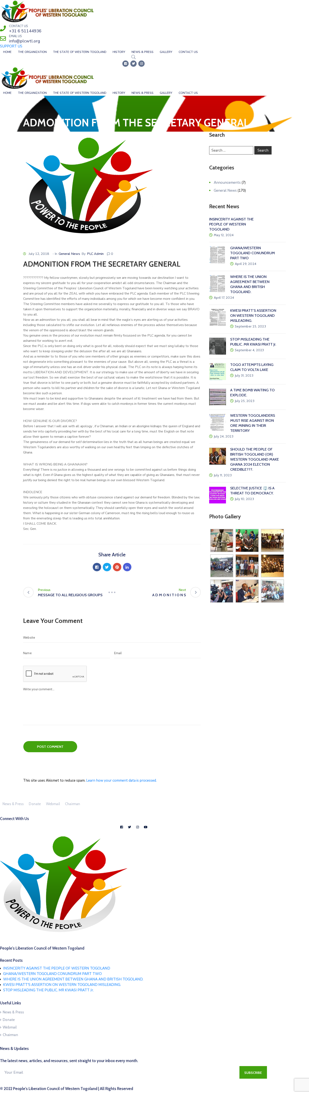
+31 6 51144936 (25, 31)
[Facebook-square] (125, 63)
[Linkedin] (127, 567)
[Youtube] (145, 827)
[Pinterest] (117, 567)
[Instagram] (141, 63)
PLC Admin (95, 254)
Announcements (227, 182)
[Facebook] (97, 567)
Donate (35, 804)
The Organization (32, 52)
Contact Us (188, 52)
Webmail (53, 804)
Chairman (72, 804)
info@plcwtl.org (24, 41)
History (119, 52)
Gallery (166, 52)
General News (69, 254)
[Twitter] (133, 63)
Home (7, 52)
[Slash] (112, 592)
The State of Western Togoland (79, 52)
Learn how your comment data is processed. (121, 780)
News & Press (142, 52)
